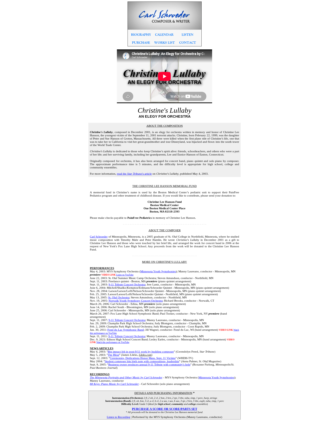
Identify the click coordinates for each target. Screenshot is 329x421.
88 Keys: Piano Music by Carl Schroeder (114, 383)
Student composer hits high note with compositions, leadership (142, 361)
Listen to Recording (118, 417)
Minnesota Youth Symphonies (158, 271)
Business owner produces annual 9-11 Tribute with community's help (149, 364)
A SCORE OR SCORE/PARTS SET (173, 409)
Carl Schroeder (99, 236)
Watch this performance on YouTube (112, 342)
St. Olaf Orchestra (118, 297)
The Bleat (113, 354)
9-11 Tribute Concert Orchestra (127, 284)
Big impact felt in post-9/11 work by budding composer (141, 351)
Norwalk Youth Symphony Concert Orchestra (136, 300)
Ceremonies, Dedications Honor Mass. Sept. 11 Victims (143, 358)
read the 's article (134, 173)
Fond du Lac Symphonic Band (125, 329)
